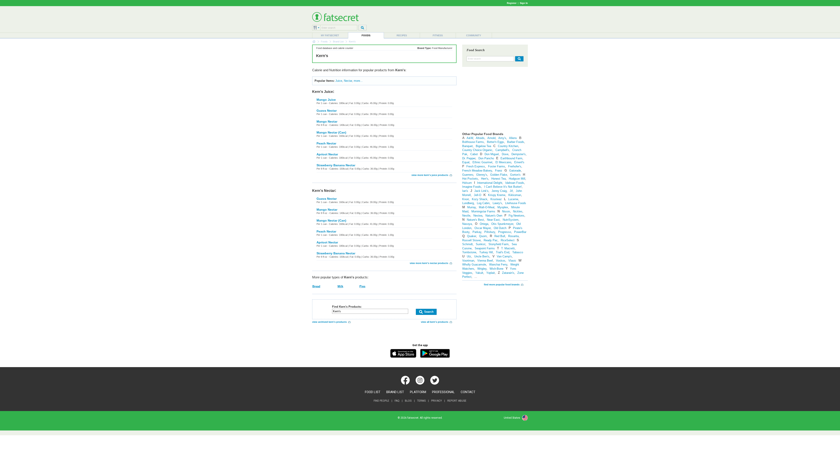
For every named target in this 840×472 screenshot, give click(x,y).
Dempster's (518, 154)
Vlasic (512, 260)
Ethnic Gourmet (482, 162)
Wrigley (481, 268)
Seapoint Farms (485, 248)
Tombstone (469, 252)
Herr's (484, 178)
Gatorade (515, 170)
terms (421, 400)
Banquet (467, 146)
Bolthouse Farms (473, 142)
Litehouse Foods (515, 203)
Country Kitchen (508, 146)
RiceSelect (507, 240)
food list (372, 392)
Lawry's (497, 203)
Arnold (491, 138)
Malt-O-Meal (486, 207)
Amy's (502, 138)
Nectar (348, 80)
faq (397, 400)
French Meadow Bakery (477, 170)
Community (473, 35)
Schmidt (467, 244)
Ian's (465, 191)
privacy (436, 400)
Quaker (471, 236)
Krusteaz (496, 199)
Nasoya (467, 224)
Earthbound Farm (511, 158)
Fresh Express (475, 166)
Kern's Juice (322, 92)
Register (511, 3)
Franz (498, 170)
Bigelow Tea (483, 146)
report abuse (456, 400)
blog (408, 400)
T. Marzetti (508, 248)
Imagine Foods (471, 186)
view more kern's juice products (429, 175)
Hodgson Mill (517, 178)
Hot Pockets (470, 178)
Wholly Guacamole (474, 264)
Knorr (465, 199)
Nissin (506, 211)
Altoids (480, 138)
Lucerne (513, 199)
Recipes (402, 35)
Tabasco (517, 252)
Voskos (500, 260)
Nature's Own (493, 215)
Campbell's (502, 150)
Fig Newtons (516, 215)
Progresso (504, 232)
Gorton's (515, 174)
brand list (395, 392)
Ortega (484, 224)
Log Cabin (483, 203)
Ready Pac (491, 240)
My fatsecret (330, 35)
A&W (470, 138)
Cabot (474, 154)
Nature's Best (475, 219)
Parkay (476, 232)
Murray (471, 207)
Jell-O (477, 195)
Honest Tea (498, 178)
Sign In (524, 3)
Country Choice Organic (477, 150)
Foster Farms (496, 166)
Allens (513, 138)
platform (418, 392)
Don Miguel (492, 154)
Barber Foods (515, 142)
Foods (366, 35)
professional (443, 392)
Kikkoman (514, 195)
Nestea (477, 215)
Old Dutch (500, 228)
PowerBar (520, 232)
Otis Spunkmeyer (502, 224)
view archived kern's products (329, 322)
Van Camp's (504, 256)
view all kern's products (434, 322)
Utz (469, 256)
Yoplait (490, 272)
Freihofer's (514, 166)
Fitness (438, 35)
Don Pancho (486, 158)
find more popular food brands (502, 284)
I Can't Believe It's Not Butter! (503, 186)
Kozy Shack (479, 199)
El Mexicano (503, 162)
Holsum (467, 182)
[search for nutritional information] (518, 58)
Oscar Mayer (482, 228)
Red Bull (499, 236)
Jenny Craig (499, 191)
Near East (493, 219)
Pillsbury (489, 232)
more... (358, 80)
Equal (465, 162)
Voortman (468, 260)
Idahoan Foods (514, 182)
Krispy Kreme (496, 195)
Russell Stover (471, 240)
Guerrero (467, 174)
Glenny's (481, 174)
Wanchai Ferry (498, 264)
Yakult (479, 272)
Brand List (338, 41)
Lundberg (468, 203)
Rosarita (513, 236)
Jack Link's (481, 191)
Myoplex (502, 207)
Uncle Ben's (481, 256)
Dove (505, 154)
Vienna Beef (485, 260)
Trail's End (502, 252)
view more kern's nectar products (429, 263)
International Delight (489, 182)
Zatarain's (508, 272)
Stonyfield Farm (498, 244)
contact (468, 392)
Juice (338, 80)
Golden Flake (498, 174)
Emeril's (519, 162)
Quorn (483, 236)
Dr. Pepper (468, 158)
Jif (511, 191)
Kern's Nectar (323, 191)
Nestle (466, 215)
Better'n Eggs (495, 142)
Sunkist (480, 244)
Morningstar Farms (483, 211)
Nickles (517, 211)
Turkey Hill (486, 252)
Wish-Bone (496, 268)
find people (381, 400)
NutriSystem (510, 219)
